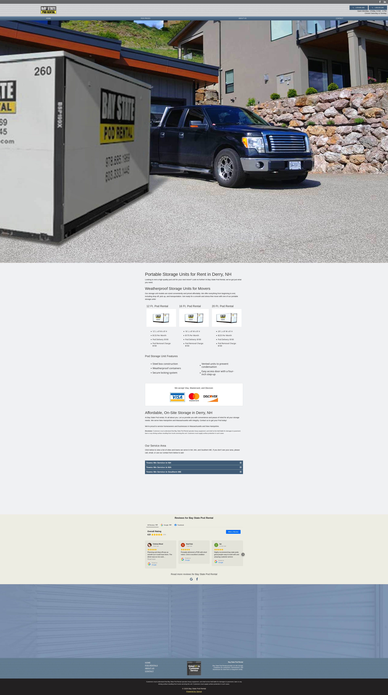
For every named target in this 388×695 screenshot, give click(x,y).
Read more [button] (152, 559)
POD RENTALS (151, 665)
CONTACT (339, 18)
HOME (48, 18)
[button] (359, 7)
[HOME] (48, 10)
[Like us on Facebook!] (380, 2)
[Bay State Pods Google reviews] (191, 580)
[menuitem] (48, 18)
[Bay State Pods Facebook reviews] (197, 580)
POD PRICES (145, 18)
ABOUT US (242, 18)
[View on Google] (150, 545)
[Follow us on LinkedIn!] (385, 2)
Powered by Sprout (194, 692)
